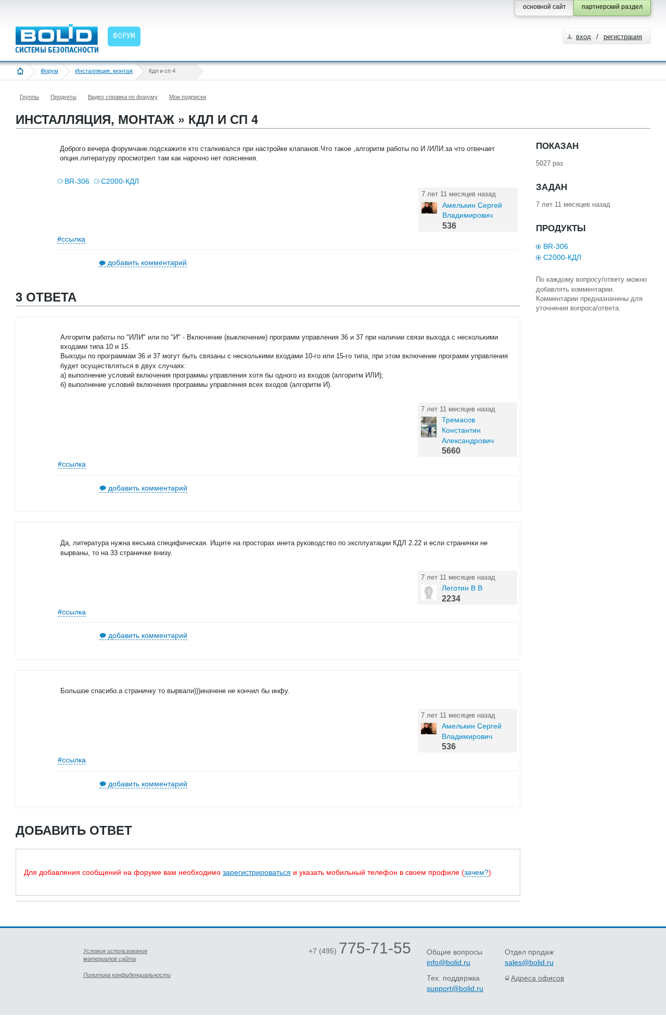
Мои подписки (187, 97)
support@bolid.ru (455, 988)
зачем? (476, 872)
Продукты (63, 97)
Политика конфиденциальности (127, 975)
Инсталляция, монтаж (104, 71)
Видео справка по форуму (123, 97)
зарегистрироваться (257, 872)
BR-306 (77, 181)
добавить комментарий (147, 262)
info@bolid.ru (448, 962)
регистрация (623, 37)
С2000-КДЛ (120, 181)
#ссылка (71, 239)
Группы (29, 97)
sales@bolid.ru (529, 962)
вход (583, 37)
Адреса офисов (537, 978)
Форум (49, 71)
